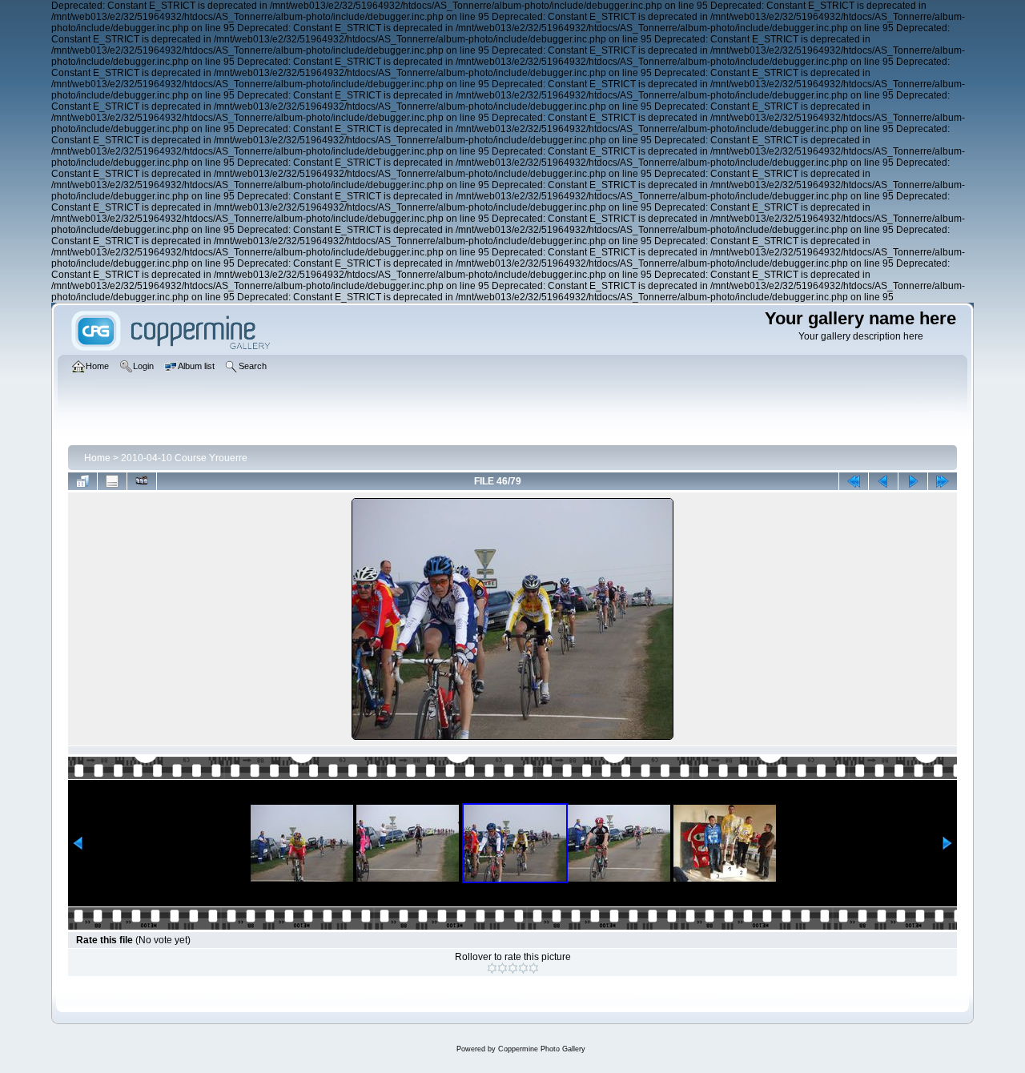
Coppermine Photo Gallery (541, 1049)
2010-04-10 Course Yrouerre (184, 458)
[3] (513, 968)
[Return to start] (853, 481)
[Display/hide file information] (112, 481)
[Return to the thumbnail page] (82, 481)
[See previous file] (883, 481)
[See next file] (912, 481)
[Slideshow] (141, 481)
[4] (523, 968)
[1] (492, 968)
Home (97, 458)
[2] (502, 968)
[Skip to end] (942, 481)
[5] (534, 968)
